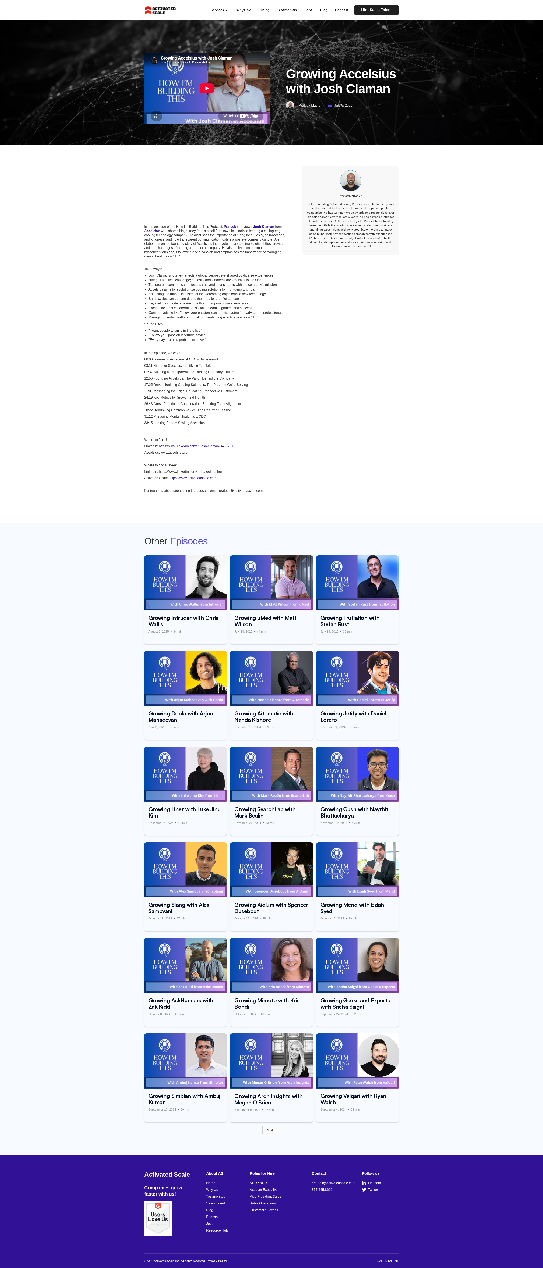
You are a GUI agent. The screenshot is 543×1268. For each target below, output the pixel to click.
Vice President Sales (265, 1196)
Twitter (370, 1190)
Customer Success (264, 1210)
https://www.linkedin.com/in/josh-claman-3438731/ (196, 446)
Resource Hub (217, 1230)
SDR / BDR (258, 1183)
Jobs (308, 10)
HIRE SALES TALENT (384, 1260)
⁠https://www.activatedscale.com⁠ (192, 478)
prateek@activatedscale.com (333, 1183)
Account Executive (264, 1190)
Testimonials (287, 10)
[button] (219, 10)
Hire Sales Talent (376, 10)
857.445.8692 (322, 1190)
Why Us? (243, 10)
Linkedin (371, 1183)
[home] (160, 10)
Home (210, 1183)
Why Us (212, 1190)
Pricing (264, 10)
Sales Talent (215, 1203)
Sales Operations (263, 1203)
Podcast (341, 10)
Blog (323, 10)
